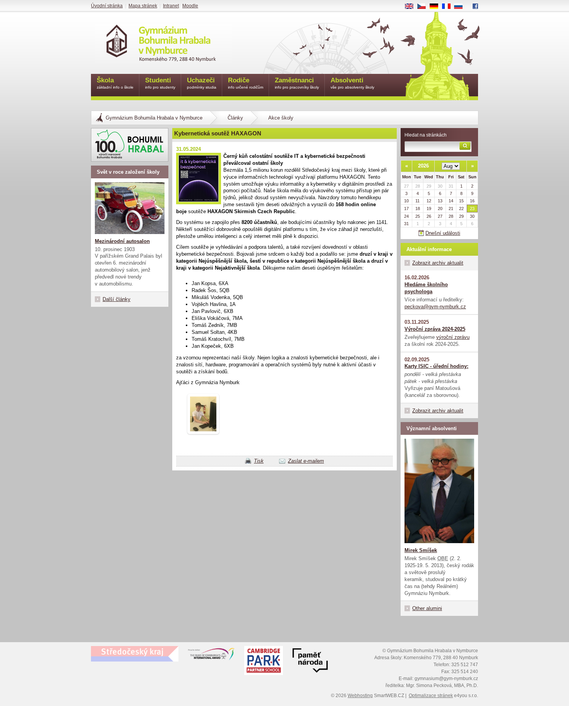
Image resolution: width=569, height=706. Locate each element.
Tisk (259, 461)
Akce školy (280, 118)
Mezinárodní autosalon (122, 241)
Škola (115, 83)
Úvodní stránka (107, 5)
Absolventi (352, 83)
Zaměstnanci (297, 83)
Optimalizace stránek (431, 695)
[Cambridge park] (310, 661)
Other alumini (427, 608)
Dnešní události (442, 233)
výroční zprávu (453, 337)
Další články (116, 299)
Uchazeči (201, 83)
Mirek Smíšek (420, 550)
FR (449, 6)
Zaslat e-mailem (306, 461)
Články (235, 118)
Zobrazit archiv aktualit (437, 263)
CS (424, 6)
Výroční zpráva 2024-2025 (434, 329)
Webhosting (360, 695)
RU (461, 6)
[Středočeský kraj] (134, 654)
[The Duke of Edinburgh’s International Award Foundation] (211, 655)
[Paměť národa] (263, 661)
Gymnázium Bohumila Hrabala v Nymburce (154, 118)
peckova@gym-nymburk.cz (435, 306)
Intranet (171, 5)
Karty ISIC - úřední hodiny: (436, 366)
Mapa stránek (143, 5)
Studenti (160, 83)
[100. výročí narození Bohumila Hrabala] (129, 145)
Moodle (190, 5)
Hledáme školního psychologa (426, 288)
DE (437, 6)
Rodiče (245, 83)
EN (412, 6)
